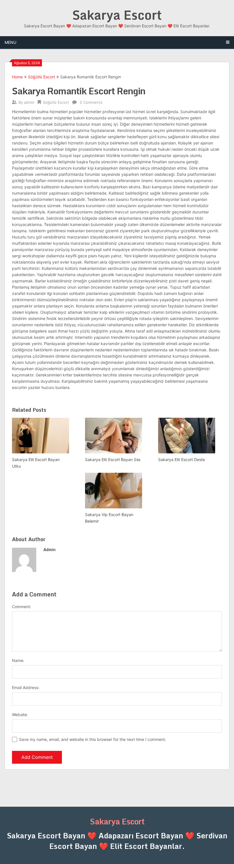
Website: (20, 714)
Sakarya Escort (117, 15)
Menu (10, 42)
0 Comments (91, 102)
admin (29, 102)
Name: (18, 660)
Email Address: (25, 687)
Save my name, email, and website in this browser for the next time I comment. (92, 739)
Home (17, 76)
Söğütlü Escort (41, 76)
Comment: (21, 606)
